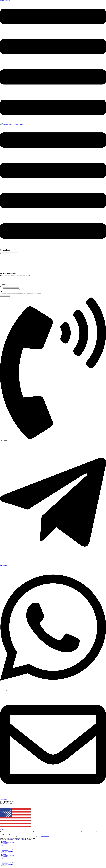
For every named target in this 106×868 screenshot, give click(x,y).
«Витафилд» (5, 843)
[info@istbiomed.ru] (53, 797)
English (2, 829)
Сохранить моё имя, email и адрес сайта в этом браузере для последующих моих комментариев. (21, 293)
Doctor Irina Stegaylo (4, 690)
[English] (15, 827)
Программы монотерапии (7, 844)
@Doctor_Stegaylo (3, 565)
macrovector (12, 839)
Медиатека (4, 845)
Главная (4, 841)
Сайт (1, 291)
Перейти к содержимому (5, 0)
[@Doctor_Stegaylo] (53, 563)
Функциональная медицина (8, 842)
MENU (1, 123)
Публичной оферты (45, 836)
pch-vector (22, 839)
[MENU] (53, 122)
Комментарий (3, 284)
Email (1, 289)
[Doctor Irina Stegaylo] (53, 687)
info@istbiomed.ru (3, 799)
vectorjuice (17, 839)
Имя (1, 286)
